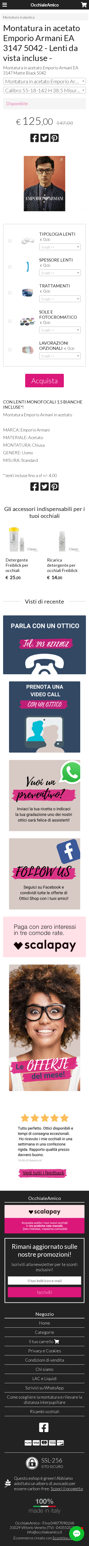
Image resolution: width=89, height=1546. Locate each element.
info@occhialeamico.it (44, 1532)
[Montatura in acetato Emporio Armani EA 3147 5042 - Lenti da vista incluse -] (44, 189)
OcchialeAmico (45, 4)
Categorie (44, 1332)
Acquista (44, 380)
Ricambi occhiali (44, 1411)
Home (44, 1323)
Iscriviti (44, 1292)
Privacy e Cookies (44, 1350)
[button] (76, 1533)
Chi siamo (44, 1369)
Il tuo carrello (41, 1341)
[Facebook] (43, 1429)
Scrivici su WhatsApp (44, 1387)
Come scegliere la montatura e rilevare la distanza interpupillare (44, 1399)
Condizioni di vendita (44, 1360)
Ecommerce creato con (44, 1538)
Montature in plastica (19, 17)
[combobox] (44, 81)
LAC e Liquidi (44, 1378)
